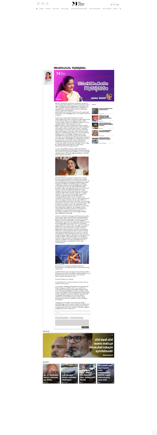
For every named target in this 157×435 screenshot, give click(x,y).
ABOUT (115, 8)
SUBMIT (85, 327)
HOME (41, 8)
